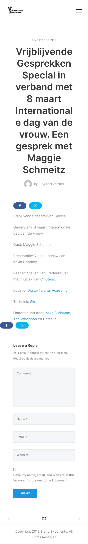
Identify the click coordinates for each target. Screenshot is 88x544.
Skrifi (34, 302)
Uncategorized (44, 40)
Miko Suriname (58, 313)
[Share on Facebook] (19, 205)
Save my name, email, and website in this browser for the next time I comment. (43, 477)
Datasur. (50, 319)
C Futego (47, 279)
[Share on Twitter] (35, 205)
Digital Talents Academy (47, 290)
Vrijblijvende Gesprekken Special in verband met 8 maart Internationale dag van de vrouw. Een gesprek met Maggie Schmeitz (44, 110)
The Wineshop (25, 319)
